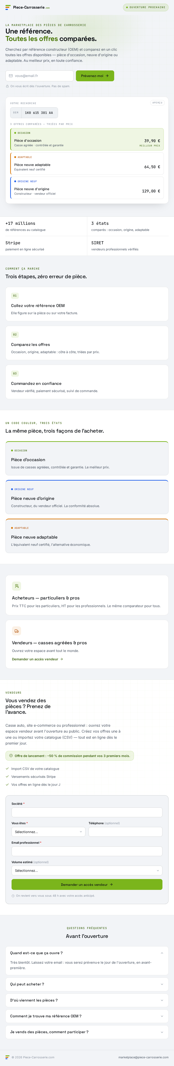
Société (18, 803)
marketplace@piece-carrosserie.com (143, 1057)
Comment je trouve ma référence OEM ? (46, 1016)
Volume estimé (30, 862)
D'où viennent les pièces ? (34, 1000)
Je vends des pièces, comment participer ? (49, 1032)
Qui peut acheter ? (27, 984)
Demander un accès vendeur (35, 659)
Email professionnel (26, 842)
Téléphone (104, 823)
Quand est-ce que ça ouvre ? (36, 953)
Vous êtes (20, 823)
